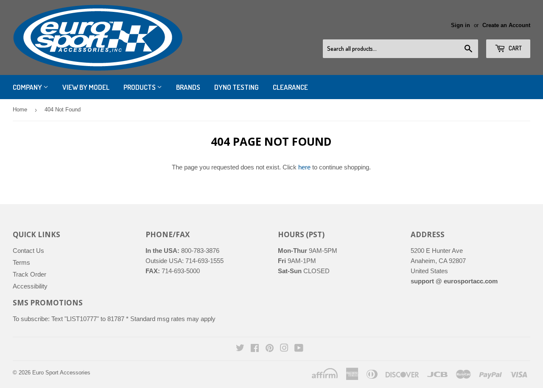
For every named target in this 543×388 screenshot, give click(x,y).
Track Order (29, 274)
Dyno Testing (236, 87)
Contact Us (28, 250)
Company (28, 87)
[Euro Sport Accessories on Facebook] (254, 348)
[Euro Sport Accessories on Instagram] (284, 348)
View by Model (85, 87)
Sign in (460, 25)
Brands (188, 87)
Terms (21, 262)
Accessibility (30, 286)
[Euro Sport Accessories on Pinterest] (269, 348)
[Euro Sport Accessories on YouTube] (298, 348)
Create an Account (506, 25)
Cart (514, 48)
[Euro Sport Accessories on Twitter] (240, 348)
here (304, 167)
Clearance (290, 87)
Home (20, 109)
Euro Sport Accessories (61, 372)
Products (140, 87)
